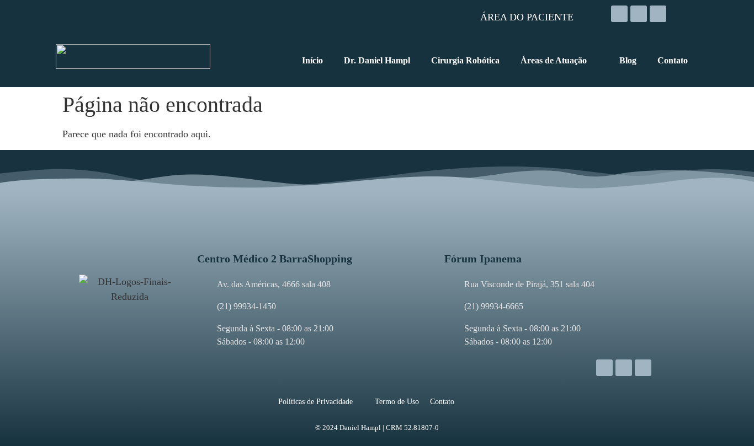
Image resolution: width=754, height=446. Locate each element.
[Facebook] (638, 14)
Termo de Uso (397, 401)
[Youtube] (658, 14)
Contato (442, 401)
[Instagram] (619, 14)
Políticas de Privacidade (315, 401)
